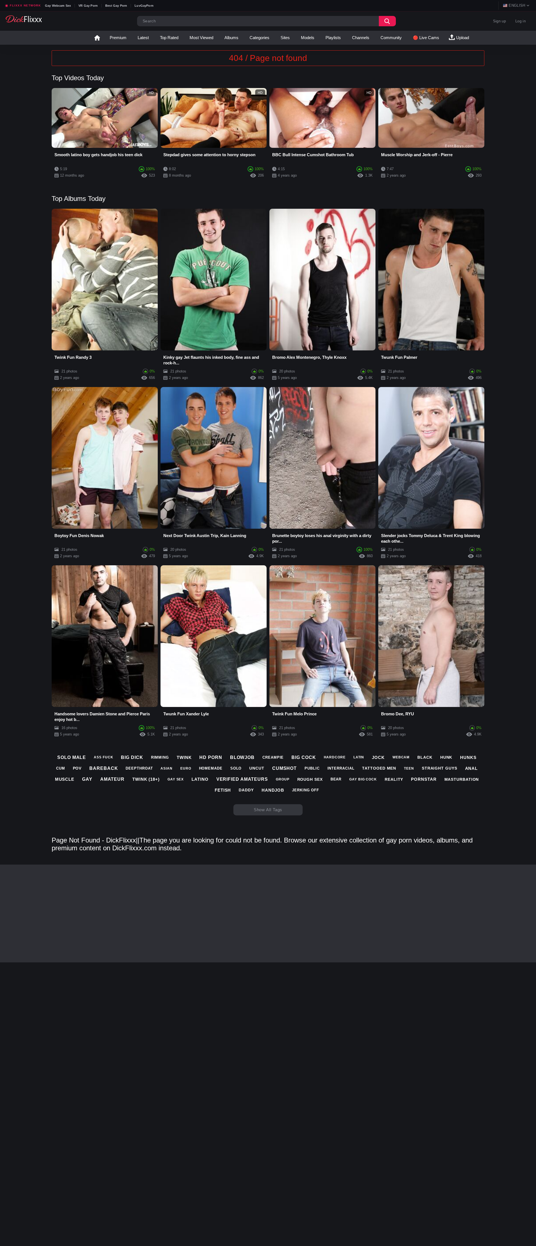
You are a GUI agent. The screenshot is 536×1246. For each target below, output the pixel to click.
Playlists (333, 37)
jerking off (305, 790)
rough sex (310, 779)
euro (185, 768)
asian (167, 768)
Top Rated (169, 37)
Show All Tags (268, 809)
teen (409, 768)
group (282, 779)
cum (60, 768)
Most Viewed (201, 37)
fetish (223, 790)
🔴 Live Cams (426, 37)
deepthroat (139, 768)
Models (307, 37)
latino (200, 779)
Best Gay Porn (116, 5)
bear (336, 779)
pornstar (423, 779)
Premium (118, 37)
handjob (273, 790)
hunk (446, 757)
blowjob (242, 757)
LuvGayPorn (144, 5)
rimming (160, 757)
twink (184, 757)
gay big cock (363, 779)
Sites (285, 37)
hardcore (335, 757)
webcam (401, 757)
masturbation (461, 779)
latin (358, 757)
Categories (259, 37)
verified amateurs (242, 779)
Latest (143, 37)
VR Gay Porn (88, 5)
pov (77, 768)
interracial (341, 768)
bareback (103, 768)
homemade (210, 768)
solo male (71, 757)
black (424, 757)
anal (471, 768)
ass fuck (103, 757)
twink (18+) (146, 779)
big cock (303, 757)
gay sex (176, 779)
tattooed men (379, 768)
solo (236, 768)
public (312, 768)
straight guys (439, 768)
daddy (246, 790)
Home (97, 38)
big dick (132, 757)
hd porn (210, 757)
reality (394, 779)
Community (391, 37)
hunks (468, 757)
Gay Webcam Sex (58, 5)
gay (87, 779)
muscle (64, 779)
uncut (256, 768)
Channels (360, 37)
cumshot (284, 768)
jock (378, 757)
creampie (273, 757)
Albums (231, 37)
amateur (112, 779)
